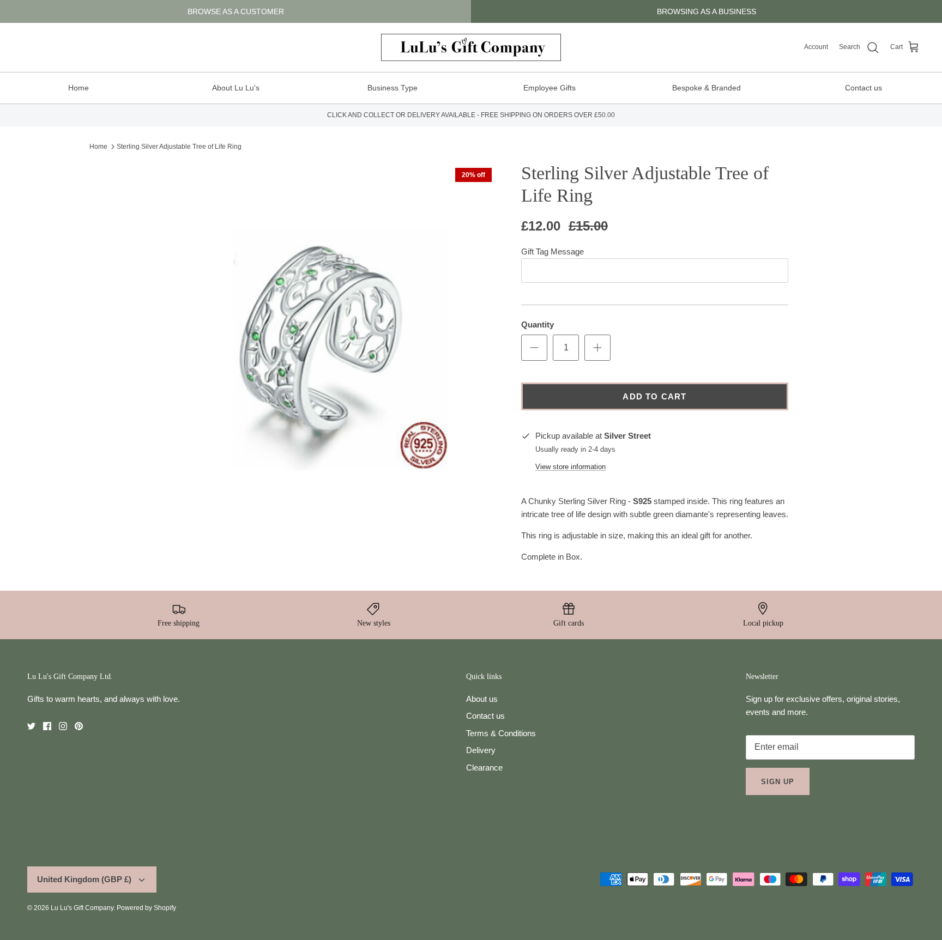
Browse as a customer (236, 11)
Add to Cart (654, 396)
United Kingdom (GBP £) (84, 879)
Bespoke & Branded (706, 87)
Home (78, 87)
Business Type (392, 87)
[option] (325, 335)
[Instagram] (63, 726)
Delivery (481, 750)
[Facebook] (47, 726)
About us (482, 699)
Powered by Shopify (146, 908)
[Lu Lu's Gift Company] (471, 47)
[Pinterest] (79, 726)
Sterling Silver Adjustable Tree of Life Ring (179, 146)
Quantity (537, 324)
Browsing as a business (706, 11)
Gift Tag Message (552, 251)
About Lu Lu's (235, 87)
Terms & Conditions (501, 733)
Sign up (777, 782)
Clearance (484, 767)
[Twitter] (31, 726)
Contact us (863, 87)
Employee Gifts (549, 87)
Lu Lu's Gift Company (82, 908)
